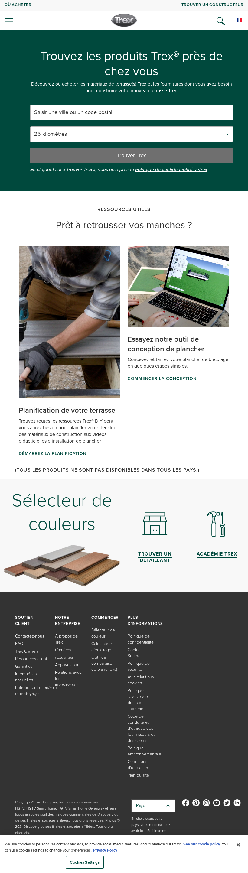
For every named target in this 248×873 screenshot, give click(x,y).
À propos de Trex (66, 639)
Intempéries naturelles (26, 677)
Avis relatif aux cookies (141, 680)
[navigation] (124, 15)
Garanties (23, 666)
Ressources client (31, 659)
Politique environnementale (144, 751)
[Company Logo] (124, 20)
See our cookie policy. (202, 844)
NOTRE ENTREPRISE (67, 620)
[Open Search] (221, 21)
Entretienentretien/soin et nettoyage (36, 690)
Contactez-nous (29, 636)
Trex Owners (26, 651)
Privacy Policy (105, 850)
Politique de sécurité (139, 666)
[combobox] (131, 134)
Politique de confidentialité (141, 639)
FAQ (19, 644)
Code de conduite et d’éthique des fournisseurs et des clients (141, 728)
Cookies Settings (85, 862)
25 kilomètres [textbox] (50, 134)
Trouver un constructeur (212, 5)
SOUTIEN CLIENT (24, 620)
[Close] (238, 845)
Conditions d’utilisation (138, 764)
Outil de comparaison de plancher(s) (104, 663)
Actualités (64, 657)
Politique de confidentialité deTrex (171, 169)
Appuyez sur (66, 665)
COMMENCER (105, 617)
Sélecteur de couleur (103, 633)
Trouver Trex (131, 155)
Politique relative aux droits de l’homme (138, 699)
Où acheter (18, 5)
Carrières (63, 650)
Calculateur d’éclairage (101, 647)
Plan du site (138, 775)
